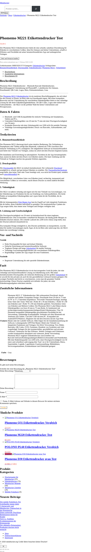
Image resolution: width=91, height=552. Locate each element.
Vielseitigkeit (61, 68)
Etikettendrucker (20, 15)
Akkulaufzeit (31, 248)
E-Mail (3, 397)
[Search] (36, 9)
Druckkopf (58, 168)
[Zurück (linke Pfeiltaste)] (1, 551)
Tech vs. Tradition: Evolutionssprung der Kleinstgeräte (8, 521)
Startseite (3, 15)
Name (3, 392)
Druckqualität (23, 68)
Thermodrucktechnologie (57, 170)
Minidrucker (4, 3)
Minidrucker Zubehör (13, 488)
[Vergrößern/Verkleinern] (1, 549)
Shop (10, 15)
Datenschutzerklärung (13, 536)
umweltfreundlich (10, 174)
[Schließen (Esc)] (8, 549)
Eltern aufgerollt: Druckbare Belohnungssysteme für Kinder (10, 515)
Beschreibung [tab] (10, 72)
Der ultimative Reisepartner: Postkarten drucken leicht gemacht (10, 527)
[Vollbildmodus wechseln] (3, 549)
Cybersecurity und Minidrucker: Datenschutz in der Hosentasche (10, 508)
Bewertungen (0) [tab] (11, 76)
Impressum (9, 538)
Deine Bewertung (7, 371)
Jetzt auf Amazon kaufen (9, 58)
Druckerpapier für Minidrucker (11, 478)
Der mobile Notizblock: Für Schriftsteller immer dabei (10, 503)
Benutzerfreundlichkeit (8, 68)
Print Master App (24, 202)
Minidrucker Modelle (13, 483)
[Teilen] (6, 549)
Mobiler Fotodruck (12, 492)
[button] (1, 544)
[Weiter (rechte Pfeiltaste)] (3, 551)
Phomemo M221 (48, 68)
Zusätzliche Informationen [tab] (14, 74)
